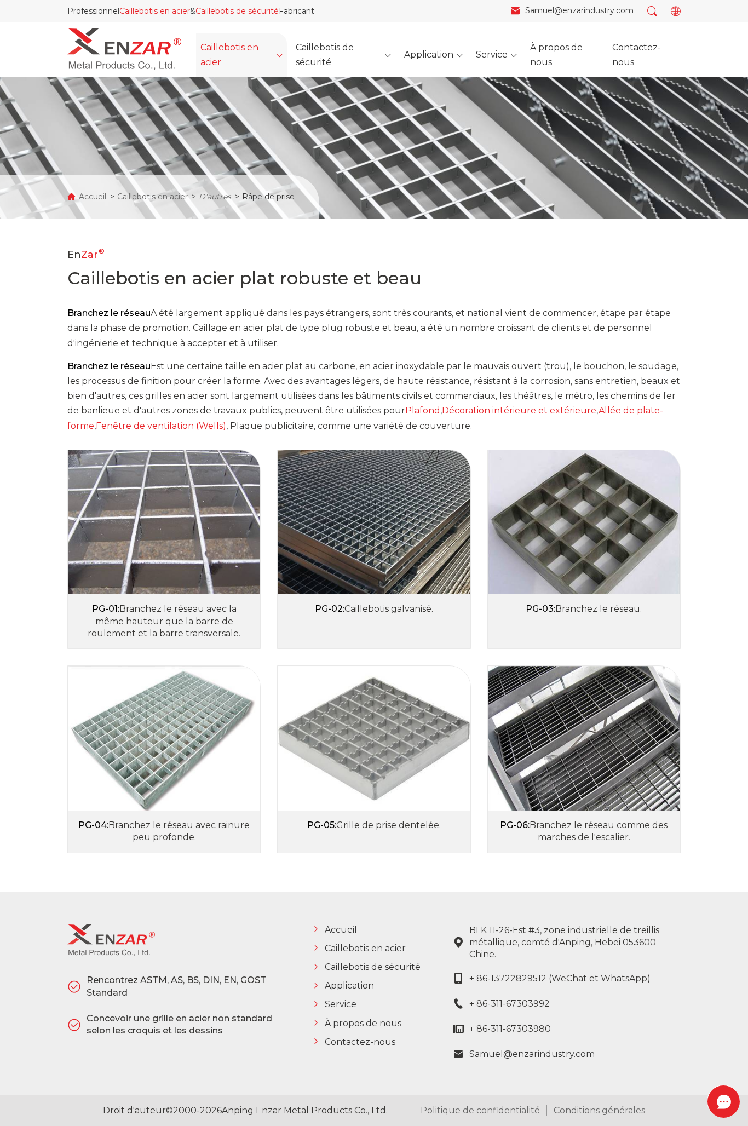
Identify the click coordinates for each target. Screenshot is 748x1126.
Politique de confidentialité (480, 1110)
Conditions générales (599, 1110)
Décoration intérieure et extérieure (519, 410)
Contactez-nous (360, 1042)
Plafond (422, 410)
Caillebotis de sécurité (237, 11)
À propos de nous (363, 1023)
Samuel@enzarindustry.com (532, 1054)
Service (340, 1004)
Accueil (92, 197)
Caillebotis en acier (154, 11)
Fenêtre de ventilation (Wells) (161, 426)
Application (349, 985)
